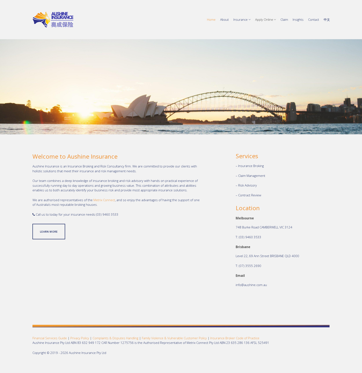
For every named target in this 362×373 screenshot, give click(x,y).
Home (211, 19)
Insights (298, 19)
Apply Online (264, 19)
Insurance (240, 19)
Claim (284, 19)
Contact (313, 19)
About (224, 19)
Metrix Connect (104, 200)
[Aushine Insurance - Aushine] (53, 19)
